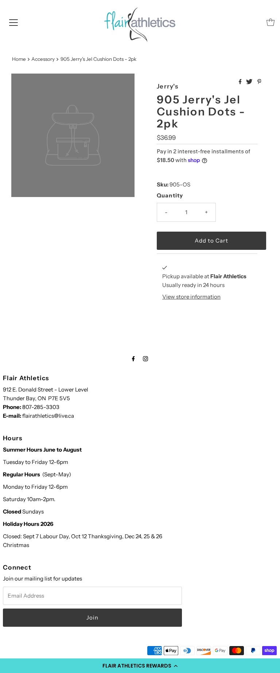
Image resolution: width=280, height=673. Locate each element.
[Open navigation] (13, 22)
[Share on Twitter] (249, 82)
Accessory (43, 59)
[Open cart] (271, 22)
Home (19, 59)
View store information (191, 296)
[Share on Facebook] (241, 82)
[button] (140, 665)
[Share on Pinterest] (259, 82)
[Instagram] (145, 358)
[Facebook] (133, 358)
